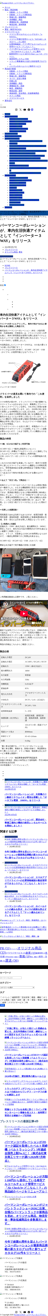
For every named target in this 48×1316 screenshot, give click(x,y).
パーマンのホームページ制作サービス (25, 66)
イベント (13, 949)
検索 (2, 1005)
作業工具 (13, 81)
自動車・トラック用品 (18, 12)
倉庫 (31, 952)
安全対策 (11, 957)
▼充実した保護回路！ (25, 307)
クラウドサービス (12, 32)
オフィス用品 (15, 96)
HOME (7, 265)
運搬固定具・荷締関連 (18, 22)
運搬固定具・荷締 (16, 86)
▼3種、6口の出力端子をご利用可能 (31, 302)
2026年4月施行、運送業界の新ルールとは (25, 1076)
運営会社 (8, 101)
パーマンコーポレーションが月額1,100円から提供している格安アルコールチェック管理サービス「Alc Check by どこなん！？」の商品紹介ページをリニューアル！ (26, 1184)
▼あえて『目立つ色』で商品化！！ (31, 304)
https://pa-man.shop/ (7, 767)
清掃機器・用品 (15, 20)
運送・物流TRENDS (13, 29)
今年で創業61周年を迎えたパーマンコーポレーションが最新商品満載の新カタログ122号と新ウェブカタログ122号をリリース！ (26, 854)
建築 (17, 957)
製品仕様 (14, 309)
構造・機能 (34, 957)
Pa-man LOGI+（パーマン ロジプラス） (30, 1315)
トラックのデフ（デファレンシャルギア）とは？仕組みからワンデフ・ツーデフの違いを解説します (26, 1091)
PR (5, 948)
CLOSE (3, 107)
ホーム (7, 7)
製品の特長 (15, 299)
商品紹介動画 (10, 69)
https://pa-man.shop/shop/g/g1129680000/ (15, 647)
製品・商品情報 (11, 10)
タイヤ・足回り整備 (17, 79)
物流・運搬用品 (15, 88)
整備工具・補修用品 (17, 17)
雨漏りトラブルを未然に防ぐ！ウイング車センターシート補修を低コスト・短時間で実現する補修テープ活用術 (26, 1112)
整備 (24, 956)
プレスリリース (11, 27)
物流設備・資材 (15, 91)
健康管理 (40, 953)
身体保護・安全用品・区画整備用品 (24, 93)
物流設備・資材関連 (17, 24)
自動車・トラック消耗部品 (20, 15)
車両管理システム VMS (19, 59)
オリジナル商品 (11, 252)
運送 (20, 252)
